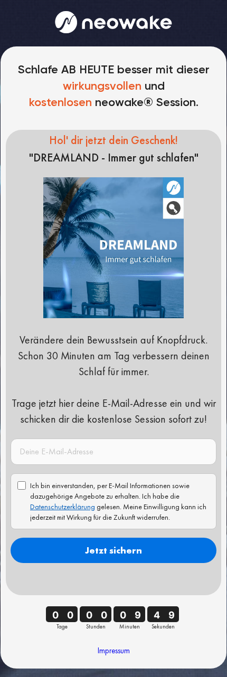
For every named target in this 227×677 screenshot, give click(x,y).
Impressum (114, 650)
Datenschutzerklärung (62, 506)
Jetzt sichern (113, 550)
